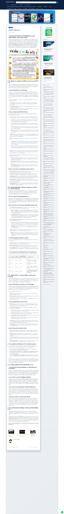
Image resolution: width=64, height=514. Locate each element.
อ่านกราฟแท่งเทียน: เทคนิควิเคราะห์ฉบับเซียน (48, 131)
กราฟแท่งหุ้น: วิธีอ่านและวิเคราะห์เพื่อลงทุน (48, 91)
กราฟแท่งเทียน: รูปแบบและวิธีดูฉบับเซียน (48, 145)
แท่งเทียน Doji (49, 284)
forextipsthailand (16, 439)
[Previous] (10, 18)
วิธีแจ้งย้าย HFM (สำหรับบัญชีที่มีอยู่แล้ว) (48, 229)
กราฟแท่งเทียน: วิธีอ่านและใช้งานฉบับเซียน (48, 100)
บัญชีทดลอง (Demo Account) (33, 179)
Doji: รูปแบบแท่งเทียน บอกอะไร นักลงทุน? (48, 107)
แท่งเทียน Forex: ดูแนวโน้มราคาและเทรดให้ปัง (48, 119)
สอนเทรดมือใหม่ (25, 8)
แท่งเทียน (15, 8)
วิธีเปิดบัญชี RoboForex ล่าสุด (46, 264)
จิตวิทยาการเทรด (31, 246)
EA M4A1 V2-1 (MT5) (45, 247)
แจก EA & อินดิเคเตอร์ (9, 8)
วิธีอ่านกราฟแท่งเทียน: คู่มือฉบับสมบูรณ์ (48, 165)
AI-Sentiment (45, 6)
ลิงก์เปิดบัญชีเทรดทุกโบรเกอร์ (46, 235)
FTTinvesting (10, 2)
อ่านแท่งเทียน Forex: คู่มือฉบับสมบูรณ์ (47, 114)
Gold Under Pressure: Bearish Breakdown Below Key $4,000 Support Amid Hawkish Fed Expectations (21, 6)
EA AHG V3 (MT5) (45, 246)
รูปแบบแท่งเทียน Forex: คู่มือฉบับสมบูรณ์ (48, 139)
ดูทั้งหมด (52, 12)
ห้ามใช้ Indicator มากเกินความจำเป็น (17, 150)
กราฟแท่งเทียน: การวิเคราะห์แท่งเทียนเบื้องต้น (48, 169)
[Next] (53, 18)
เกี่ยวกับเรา (37, 8)
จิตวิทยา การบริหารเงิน (32, 8)
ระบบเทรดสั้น (19, 8)
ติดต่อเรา (42, 8)
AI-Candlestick (39, 6)
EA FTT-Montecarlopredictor (45, 284)
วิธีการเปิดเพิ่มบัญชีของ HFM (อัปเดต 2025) (48, 222)
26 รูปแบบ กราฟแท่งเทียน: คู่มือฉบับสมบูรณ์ (48, 157)
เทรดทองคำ (50, 6)
